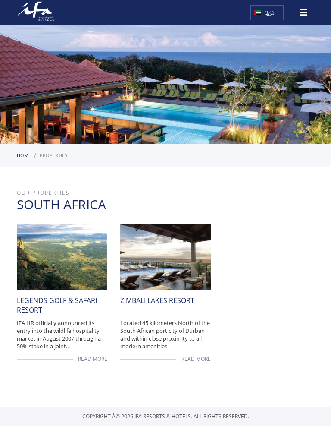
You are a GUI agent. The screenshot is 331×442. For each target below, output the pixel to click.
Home (24, 155)
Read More (92, 359)
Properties (53, 155)
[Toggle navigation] (303, 9)
